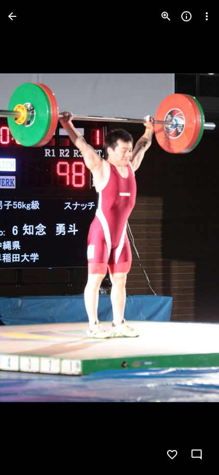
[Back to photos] (12, 16)
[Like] (172, 454)
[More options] (207, 16)
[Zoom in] (166, 16)
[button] (28, 237)
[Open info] (186, 16)
